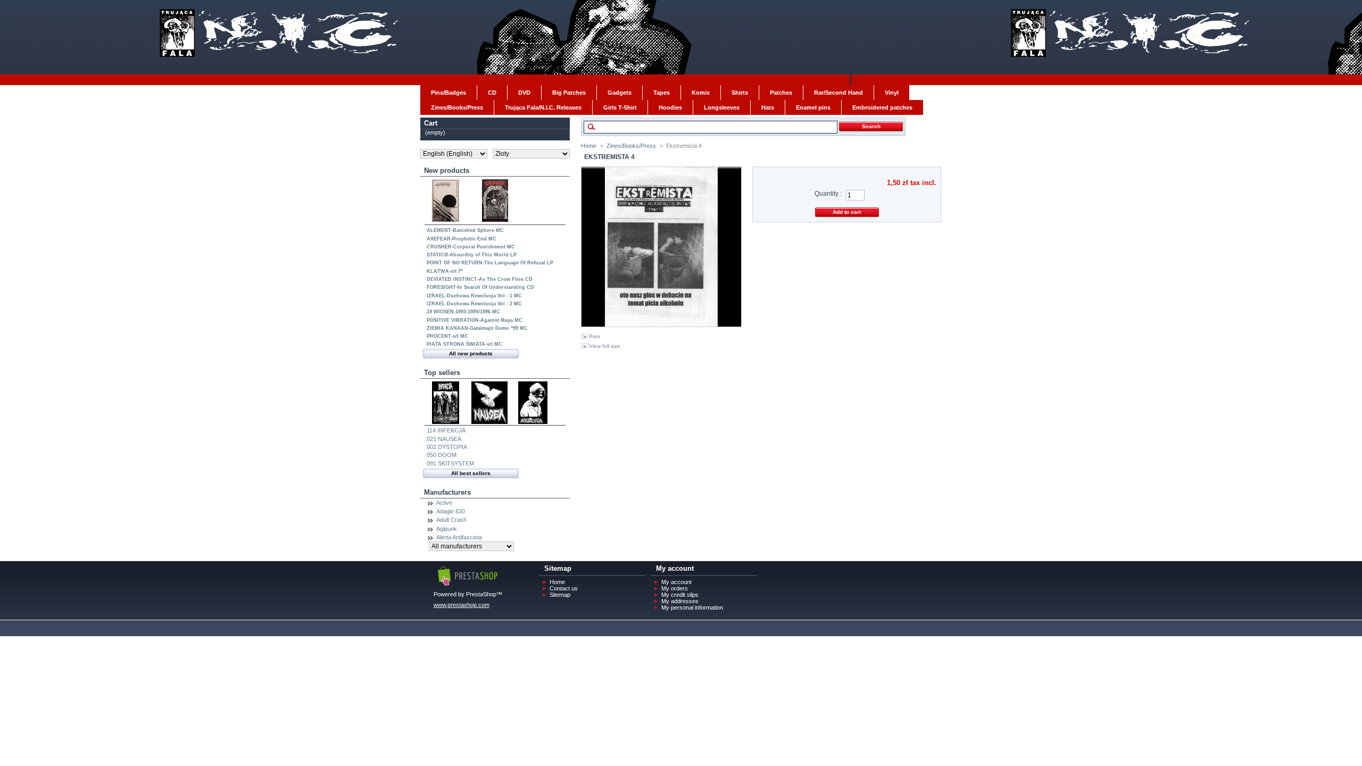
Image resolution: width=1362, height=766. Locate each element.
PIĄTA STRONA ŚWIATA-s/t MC (464, 344)
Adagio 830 (450, 511)
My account (676, 582)
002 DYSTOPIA (447, 447)
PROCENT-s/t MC (447, 336)
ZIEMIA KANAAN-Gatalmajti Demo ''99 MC (477, 328)
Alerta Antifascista (459, 537)
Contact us (564, 588)
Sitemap (560, 595)
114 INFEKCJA (446, 430)
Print (594, 336)
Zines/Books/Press (631, 146)
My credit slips (680, 595)
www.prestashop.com (461, 605)
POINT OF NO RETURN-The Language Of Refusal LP (490, 262)
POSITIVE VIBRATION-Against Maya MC (474, 320)
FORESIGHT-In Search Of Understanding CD (480, 287)
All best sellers (471, 473)
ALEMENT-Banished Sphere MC (465, 230)
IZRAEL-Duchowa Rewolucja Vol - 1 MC (474, 295)
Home (588, 146)
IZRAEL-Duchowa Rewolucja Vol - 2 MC (474, 303)
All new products (471, 353)
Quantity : (828, 193)
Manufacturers (447, 492)
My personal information (692, 607)
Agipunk (446, 529)
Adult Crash (451, 520)
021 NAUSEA (444, 439)
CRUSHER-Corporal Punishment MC (471, 246)
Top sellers (442, 373)
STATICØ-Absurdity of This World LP (472, 254)
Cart (430, 123)
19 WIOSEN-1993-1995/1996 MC (463, 311)
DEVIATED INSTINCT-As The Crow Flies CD (480, 279)
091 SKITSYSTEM (450, 463)
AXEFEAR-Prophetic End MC (461, 239)
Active (444, 502)
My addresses (680, 601)
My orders (674, 588)
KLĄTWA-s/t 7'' (445, 271)
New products (446, 170)
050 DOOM (441, 455)
